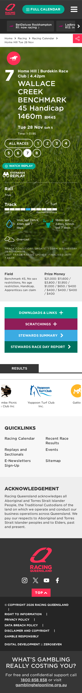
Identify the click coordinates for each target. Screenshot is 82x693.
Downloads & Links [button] (38, 313)
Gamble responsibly (22, 636)
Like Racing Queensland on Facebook (57, 580)
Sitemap (53, 461)
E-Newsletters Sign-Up (18, 463)
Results (19, 368)
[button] (30, 26)
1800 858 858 (34, 680)
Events (52, 450)
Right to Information (23, 614)
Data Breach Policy (21, 625)
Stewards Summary (38, 335)
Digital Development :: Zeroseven (33, 644)
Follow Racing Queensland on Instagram (24, 580)
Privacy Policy (17, 619)
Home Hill (27, 71)
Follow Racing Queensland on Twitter (35, 580)
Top (39, 592)
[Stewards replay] (14, 174)
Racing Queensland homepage (41, 559)
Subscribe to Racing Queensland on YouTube (46, 580)
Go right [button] (78, 26)
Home (10, 9)
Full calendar (45, 9)
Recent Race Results (57, 441)
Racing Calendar (20, 439)
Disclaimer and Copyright (27, 630)
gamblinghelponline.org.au (41, 685)
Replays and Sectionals (16, 452)
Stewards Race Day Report (38, 347)
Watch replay (21, 166)
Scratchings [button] (38, 324)
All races (18, 143)
